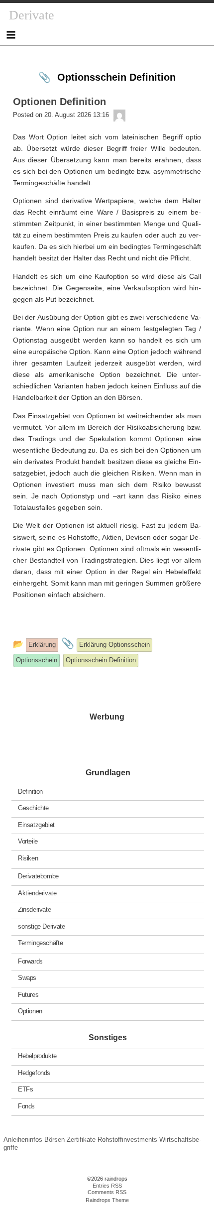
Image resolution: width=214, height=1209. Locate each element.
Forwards (30, 961)
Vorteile (28, 841)
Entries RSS (107, 1186)
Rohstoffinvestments (127, 1139)
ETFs (25, 1089)
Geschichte (33, 808)
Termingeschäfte (40, 943)
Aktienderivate (37, 892)
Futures (28, 994)
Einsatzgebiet (36, 824)
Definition (30, 791)
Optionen (30, 1011)
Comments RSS (107, 1192)
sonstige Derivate (41, 926)
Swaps (27, 977)
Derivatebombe (38, 876)
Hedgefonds (34, 1073)
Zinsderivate (34, 909)
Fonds (26, 1106)
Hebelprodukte (37, 1056)
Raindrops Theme (107, 1200)
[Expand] (10, 34)
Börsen (54, 1139)
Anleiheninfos (22, 1139)
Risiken (28, 857)
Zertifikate (81, 1139)
